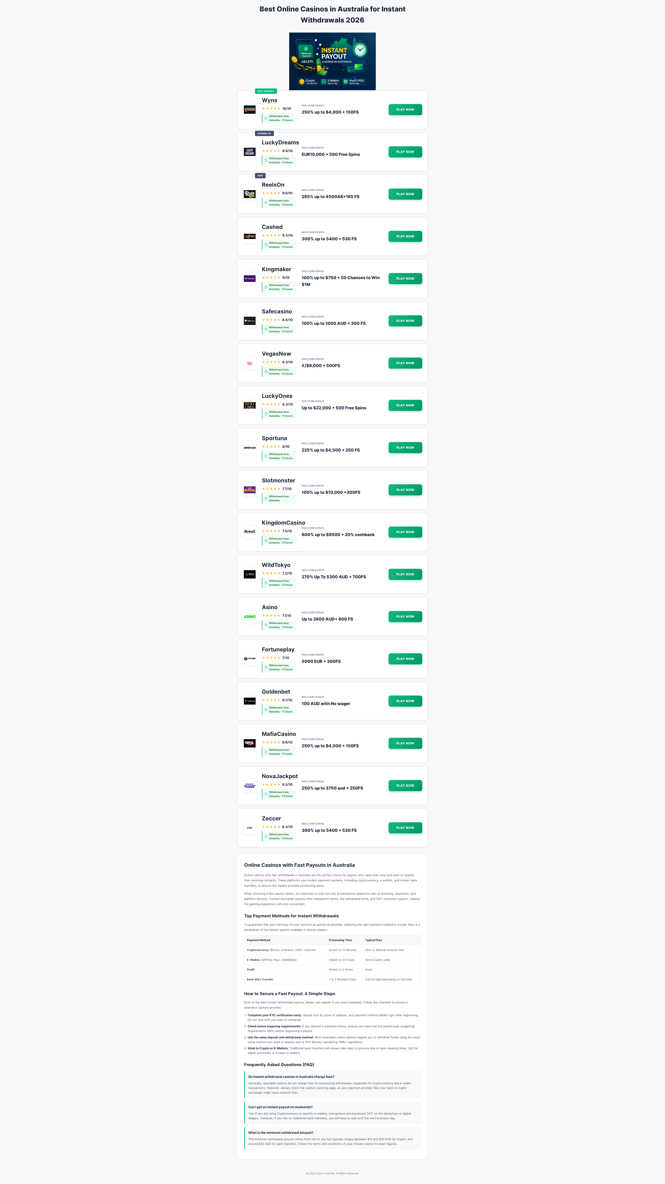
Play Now (405, 109)
